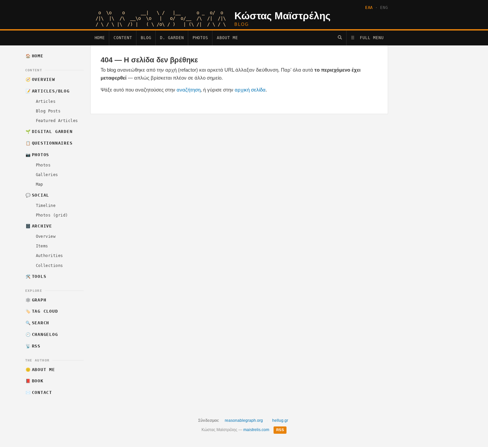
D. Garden (172, 37)
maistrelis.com (256, 429)
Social (37, 195)
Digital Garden (49, 131)
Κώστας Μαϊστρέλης (282, 15)
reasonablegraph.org (244, 420)
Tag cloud (42, 311)
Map (39, 184)
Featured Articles (57, 120)
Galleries (47, 174)
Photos (200, 37)
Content (123, 37)
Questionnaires (49, 143)
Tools (36, 276)
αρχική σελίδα (250, 90)
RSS (33, 346)
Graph (36, 299)
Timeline (46, 205)
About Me (227, 37)
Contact (39, 392)
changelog (42, 334)
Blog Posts (48, 111)
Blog (146, 37)
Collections (49, 265)
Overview (40, 79)
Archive (39, 226)
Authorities (49, 255)
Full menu (367, 37)
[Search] (340, 37)
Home (100, 37)
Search (37, 322)
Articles (46, 101)
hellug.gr (280, 420)
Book (34, 380)
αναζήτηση (189, 90)
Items (42, 246)
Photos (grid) (52, 215)
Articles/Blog (48, 91)
